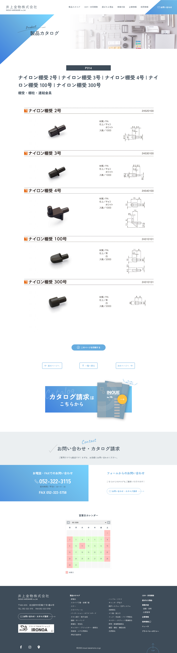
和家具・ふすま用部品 (79, 631)
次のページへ (123, 365)
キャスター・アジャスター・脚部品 (84, 627)
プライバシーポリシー (150, 631)
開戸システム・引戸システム (120, 606)
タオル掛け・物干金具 (79, 617)
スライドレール (77, 610)
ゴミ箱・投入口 (115, 613)
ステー (73, 606)
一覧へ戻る (90, 365)
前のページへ (53, 365)
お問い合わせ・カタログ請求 (124, 491)
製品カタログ (74, 6)
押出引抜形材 (76, 635)
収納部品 (112, 610)
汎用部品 (112, 631)
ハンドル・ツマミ (115, 599)
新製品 (73, 599)
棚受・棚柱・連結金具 (117, 627)
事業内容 (121, 6)
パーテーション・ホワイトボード (83, 613)
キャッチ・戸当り (115, 602)
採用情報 (144, 6)
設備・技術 (147, 608)
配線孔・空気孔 (77, 624)
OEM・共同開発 (91, 6)
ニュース (145, 626)
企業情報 (133, 6)
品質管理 (146, 612)
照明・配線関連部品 (116, 624)
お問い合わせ (166, 7)
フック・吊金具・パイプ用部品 (120, 617)
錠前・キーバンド (77, 620)
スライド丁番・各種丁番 (80, 602)
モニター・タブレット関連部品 (120, 620)
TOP (153, 650)
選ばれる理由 (107, 6)
